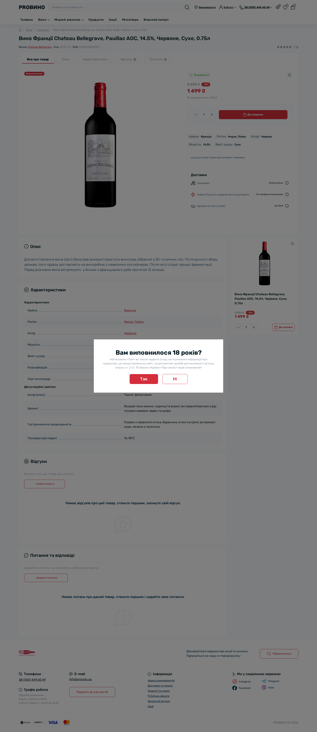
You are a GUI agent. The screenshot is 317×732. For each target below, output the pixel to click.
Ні (175, 378)
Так (144, 378)
